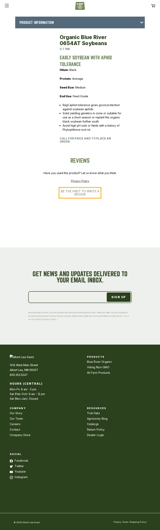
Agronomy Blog (97, 418)
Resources (96, 408)
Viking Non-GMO (98, 367)
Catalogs (93, 424)
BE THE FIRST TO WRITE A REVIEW (80, 193)
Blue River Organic (99, 361)
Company (18, 408)
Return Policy (96, 429)
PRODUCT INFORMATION (37, 22)
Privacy (117, 522)
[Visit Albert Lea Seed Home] (80, 7)
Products (96, 356)
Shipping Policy (138, 522)
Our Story (16, 413)
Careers (15, 424)
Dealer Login (95, 435)
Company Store (20, 435)
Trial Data (93, 413)
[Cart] (153, 6)
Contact (15, 429)
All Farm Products (98, 372)
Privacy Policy (80, 181)
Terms (125, 522)
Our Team (16, 418)
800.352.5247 (19, 374)
